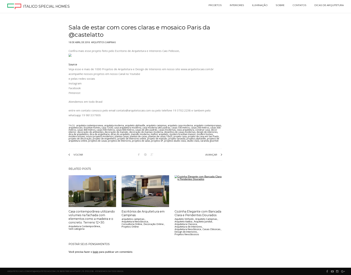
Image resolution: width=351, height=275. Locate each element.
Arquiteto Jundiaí (203, 221)
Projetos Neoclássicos (187, 234)
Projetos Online (130, 226)
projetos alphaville (196, 138)
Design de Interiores (186, 232)
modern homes (205, 134)
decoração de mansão (116, 132)
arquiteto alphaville (135, 125)
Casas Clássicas (211, 229)
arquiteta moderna (114, 125)
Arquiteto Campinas (206, 219)
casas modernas (167, 129)
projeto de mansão (157, 138)
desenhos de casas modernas (179, 132)
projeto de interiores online (131, 138)
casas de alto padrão (146, 129)
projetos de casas (97, 140)
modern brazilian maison (182, 134)
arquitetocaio (76, 127)
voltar (78, 154)
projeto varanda (176, 138)
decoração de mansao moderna (146, 132)
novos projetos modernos (100, 136)
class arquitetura (185, 129)
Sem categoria (76, 229)
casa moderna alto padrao (156, 127)
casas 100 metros (180, 127)
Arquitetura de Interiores (188, 226)
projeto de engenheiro (104, 138)
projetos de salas (141, 140)
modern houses (77, 136)
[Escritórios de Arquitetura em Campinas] (145, 191)
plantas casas (122, 136)
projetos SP (157, 140)
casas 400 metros (86, 129)
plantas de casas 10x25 (160, 136)
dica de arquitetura (78, 134)
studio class (193, 140)
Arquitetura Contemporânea (84, 226)
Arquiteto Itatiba (183, 221)
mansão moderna (140, 134)
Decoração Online (154, 224)
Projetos (215, 5)
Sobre (280, 5)
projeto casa (180, 136)
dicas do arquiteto (120, 134)
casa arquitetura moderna (127, 127)
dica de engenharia (100, 134)
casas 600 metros (125, 129)
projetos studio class (175, 140)
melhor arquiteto (159, 134)
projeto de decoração (80, 138)
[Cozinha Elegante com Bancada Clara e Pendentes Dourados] (198, 191)
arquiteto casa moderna (180, 125)
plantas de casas (138, 136)
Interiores (237, 5)
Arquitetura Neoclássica (135, 221)
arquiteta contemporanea (89, 125)
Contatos (299, 5)
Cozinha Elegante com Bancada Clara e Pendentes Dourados (198, 213)
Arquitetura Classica (186, 224)
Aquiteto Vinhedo (184, 219)
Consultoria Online (132, 224)
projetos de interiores (119, 140)
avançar (211, 154)
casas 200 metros (200, 127)
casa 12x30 (107, 127)
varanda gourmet (209, 140)
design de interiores (207, 132)
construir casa (202, 129)
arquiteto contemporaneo (207, 125)
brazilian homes (92, 127)
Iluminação (260, 5)
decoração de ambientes (90, 132)
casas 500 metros (106, 129)
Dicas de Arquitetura (329, 5)
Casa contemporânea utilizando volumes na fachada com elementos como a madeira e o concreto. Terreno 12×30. (92, 217)
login (95, 251)
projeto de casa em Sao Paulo (203, 136)
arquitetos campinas (103, 42)
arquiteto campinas (156, 125)
